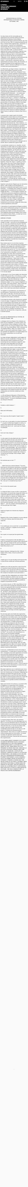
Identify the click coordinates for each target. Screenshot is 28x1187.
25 (24, 700)
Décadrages (5, 1)
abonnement (5, 8)
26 (16, 703)
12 (16, 283)
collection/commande (8, 6)
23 (5, 631)
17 (6, 454)
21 (4, 503)
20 (21, 480)
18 (14, 460)
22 (7, 591)
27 (7, 731)
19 (20, 465)
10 (15, 215)
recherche (4, 9)
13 (25, 385)
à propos (4, 5)
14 (4, 392)
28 (12, 764)
